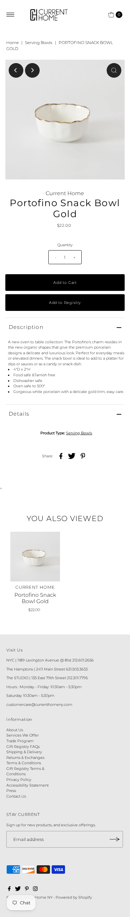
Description (26, 327)
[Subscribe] (114, 839)
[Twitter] (18, 890)
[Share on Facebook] (61, 456)
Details (19, 414)
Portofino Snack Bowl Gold (35, 598)
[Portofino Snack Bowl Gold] (35, 556)
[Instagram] (35, 890)
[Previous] (16, 70)
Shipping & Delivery (24, 752)
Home (12, 42)
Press (11, 790)
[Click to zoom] (114, 70)
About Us (14, 730)
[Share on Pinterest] (83, 456)
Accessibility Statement (27, 785)
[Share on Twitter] (72, 456)
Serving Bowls (38, 42)
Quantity (65, 245)
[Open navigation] (10, 14)
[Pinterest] (27, 890)
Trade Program (20, 741)
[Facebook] (9, 890)
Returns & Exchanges (25, 757)
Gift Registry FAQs (23, 746)
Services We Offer (22, 735)
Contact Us (16, 796)
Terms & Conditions (23, 763)
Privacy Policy (18, 779)
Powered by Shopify (74, 897)
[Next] (32, 70)
